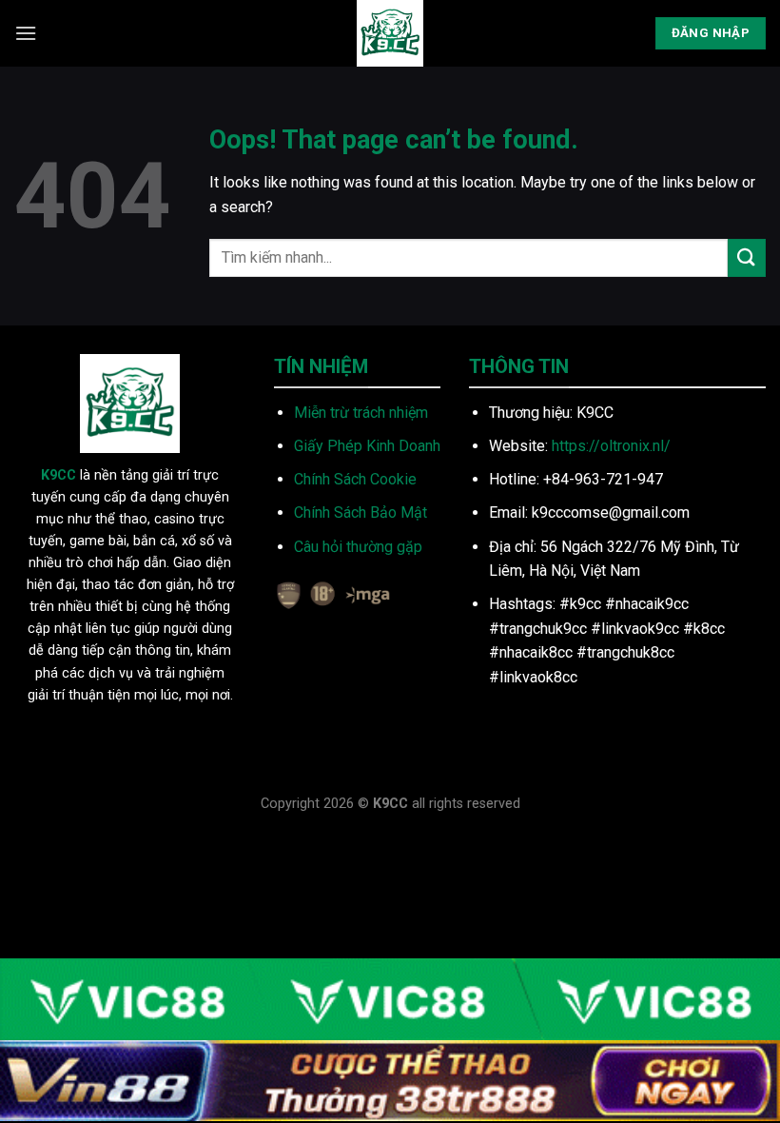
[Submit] (747, 257)
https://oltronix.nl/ (611, 446)
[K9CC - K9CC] (390, 33)
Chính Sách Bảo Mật (360, 512)
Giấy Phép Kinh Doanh (367, 446)
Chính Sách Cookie (355, 479)
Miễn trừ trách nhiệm (361, 413)
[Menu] (25, 33)
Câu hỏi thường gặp (358, 547)
